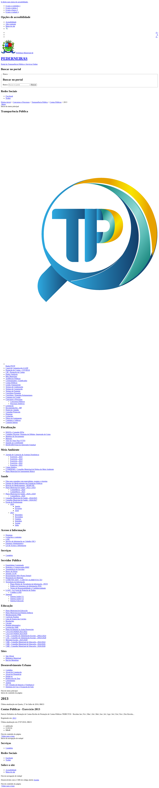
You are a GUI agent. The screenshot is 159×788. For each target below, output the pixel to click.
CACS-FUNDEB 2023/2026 (16, 634)
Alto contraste (11, 24)
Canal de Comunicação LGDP (17, 368)
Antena (8, 683)
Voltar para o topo (8, 736)
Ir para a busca (12, 10)
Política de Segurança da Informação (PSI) (25, 586)
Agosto (17, 523)
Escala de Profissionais (14, 502)
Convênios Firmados (13, 393)
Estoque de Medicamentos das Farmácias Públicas (24, 483)
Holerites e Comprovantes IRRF (17, 567)
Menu (3, 104)
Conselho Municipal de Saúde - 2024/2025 (21, 498)
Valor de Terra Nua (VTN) (15, 441)
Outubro (18, 519)
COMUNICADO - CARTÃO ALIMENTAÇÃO (24, 580)
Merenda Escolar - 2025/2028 (16, 640)
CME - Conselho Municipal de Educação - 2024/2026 (25, 644)
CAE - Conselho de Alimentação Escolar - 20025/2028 (26, 638)
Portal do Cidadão (12, 410)
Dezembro (19, 515)
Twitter (8, 760)
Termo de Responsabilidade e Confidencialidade (28, 588)
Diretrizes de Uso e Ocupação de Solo (20, 687)
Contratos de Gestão (13, 397)
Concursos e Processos (21, 102)
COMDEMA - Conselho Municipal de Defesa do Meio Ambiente (30, 469)
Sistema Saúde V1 (17, 597)
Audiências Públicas (13, 379)
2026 (12, 504)
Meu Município (11, 376)
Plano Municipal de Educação (17, 611)
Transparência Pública (40, 102)
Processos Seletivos (17, 404)
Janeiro (17, 506)
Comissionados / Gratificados (16, 381)
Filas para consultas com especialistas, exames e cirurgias (26, 481)
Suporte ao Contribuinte (14, 443)
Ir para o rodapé (12, 12)
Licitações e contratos (13, 537)
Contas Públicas (55, 102)
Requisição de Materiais (14, 578)
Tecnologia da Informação (15, 582)
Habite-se (9, 676)
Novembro (19, 517)
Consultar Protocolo (13, 412)
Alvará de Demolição (13, 674)
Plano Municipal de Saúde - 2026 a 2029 (21, 494)
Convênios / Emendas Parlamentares (19, 395)
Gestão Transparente (13, 385)
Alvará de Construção (14, 672)
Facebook (9, 758)
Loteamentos (10, 681)
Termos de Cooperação (14, 389)
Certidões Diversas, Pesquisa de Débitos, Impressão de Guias (28, 434)
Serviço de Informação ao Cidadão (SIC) (21, 541)
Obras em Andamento (14, 418)
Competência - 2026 (17, 496)
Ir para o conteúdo (13, 6)
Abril (17, 511)
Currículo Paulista (12, 617)
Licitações (9, 416)
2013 (14, 718)
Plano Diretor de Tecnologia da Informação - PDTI (29, 584)
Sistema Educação (17, 601)
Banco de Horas (11, 571)
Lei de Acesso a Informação (16, 546)
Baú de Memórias (12, 660)
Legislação (10, 406)
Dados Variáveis (12, 374)
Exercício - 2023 (16, 461)
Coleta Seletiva (11, 467)
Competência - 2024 (17, 490)
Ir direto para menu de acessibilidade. (14, 2)
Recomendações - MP (14, 408)
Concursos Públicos (17, 402)
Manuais (9, 438)
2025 (12, 513)
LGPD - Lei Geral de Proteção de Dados (21, 590)
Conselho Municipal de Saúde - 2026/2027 (21, 500)
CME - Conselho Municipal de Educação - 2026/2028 (25, 646)
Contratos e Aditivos (13, 420)
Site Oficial (10, 656)
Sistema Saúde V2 (17, 599)
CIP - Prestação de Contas (15, 372)
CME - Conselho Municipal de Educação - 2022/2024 (25, 642)
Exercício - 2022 (16, 463)
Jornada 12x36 (11, 574)
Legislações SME (12, 627)
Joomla (36, 780)
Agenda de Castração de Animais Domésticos (22, 455)
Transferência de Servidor (15, 569)
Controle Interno (12, 422)
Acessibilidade (11, 22)
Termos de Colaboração (14, 387)
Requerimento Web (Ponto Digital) (18, 576)
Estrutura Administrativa (14, 543)
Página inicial (6, 102)
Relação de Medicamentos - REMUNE (20, 485)
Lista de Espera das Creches (16, 619)
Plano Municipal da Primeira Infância (19, 613)
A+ (157, 33)
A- (157, 37)
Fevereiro (18, 508)
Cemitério (9, 555)
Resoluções (10, 621)
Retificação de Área (13, 678)
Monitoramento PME (13, 615)
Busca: (5, 85)
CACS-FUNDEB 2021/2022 (16, 632)
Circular (9, 623)
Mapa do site (10, 26)
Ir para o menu (12, 8)
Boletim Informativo (13, 625)
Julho (17, 525)
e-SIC (8, 539)
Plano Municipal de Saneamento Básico (20, 471)
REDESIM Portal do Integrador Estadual (21, 445)
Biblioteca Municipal (13, 658)
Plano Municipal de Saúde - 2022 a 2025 (21, 488)
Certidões (9, 670)
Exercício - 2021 (16, 465)
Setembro (18, 521)
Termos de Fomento (13, 391)
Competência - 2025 (17, 492)
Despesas (9, 414)
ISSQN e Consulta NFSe (15, 432)
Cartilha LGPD (16, 592)
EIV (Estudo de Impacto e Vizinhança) (20, 685)
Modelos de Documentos (15, 436)
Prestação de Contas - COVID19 (18, 370)
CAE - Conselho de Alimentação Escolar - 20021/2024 (26, 636)
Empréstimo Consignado (15, 565)
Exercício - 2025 (16, 457)
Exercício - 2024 (16, 459)
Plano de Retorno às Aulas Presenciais (20, 629)
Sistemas (9, 594)
